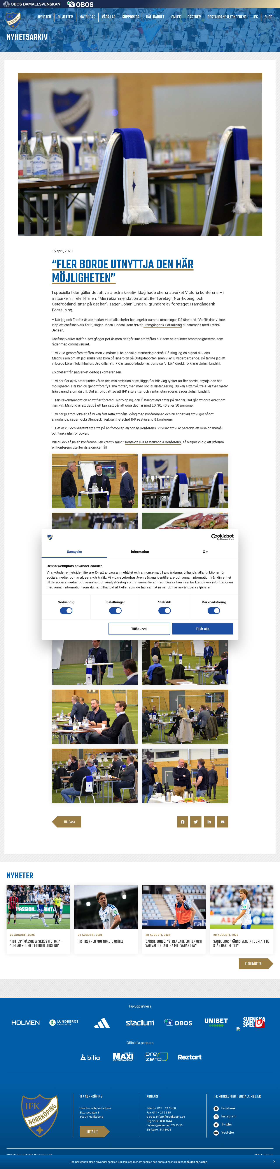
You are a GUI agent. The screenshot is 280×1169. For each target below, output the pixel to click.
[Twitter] (216, 1124)
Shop (268, 17)
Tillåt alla (202, 628)
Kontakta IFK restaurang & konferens (153, 442)
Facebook (228, 1108)
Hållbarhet (155, 17)
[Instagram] (216, 1116)
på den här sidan (197, 1162)
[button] (182, 821)
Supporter (130, 17)
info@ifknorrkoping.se (170, 1116)
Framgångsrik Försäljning (163, 325)
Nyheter (44, 17)
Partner (194, 17)
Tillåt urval (139, 628)
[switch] (115, 610)
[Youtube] (216, 1133)
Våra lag (109, 17)
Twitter (226, 1124)
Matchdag (87, 17)
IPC (255, 17)
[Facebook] (216, 1108)
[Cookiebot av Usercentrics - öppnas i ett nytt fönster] (214, 537)
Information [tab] (140, 551)
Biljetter (65, 17)
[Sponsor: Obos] (80, 6)
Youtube (227, 1132)
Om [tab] (205, 551)
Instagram (229, 1116)
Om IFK (176, 17)
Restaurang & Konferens (227, 17)
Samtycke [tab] (74, 551)
